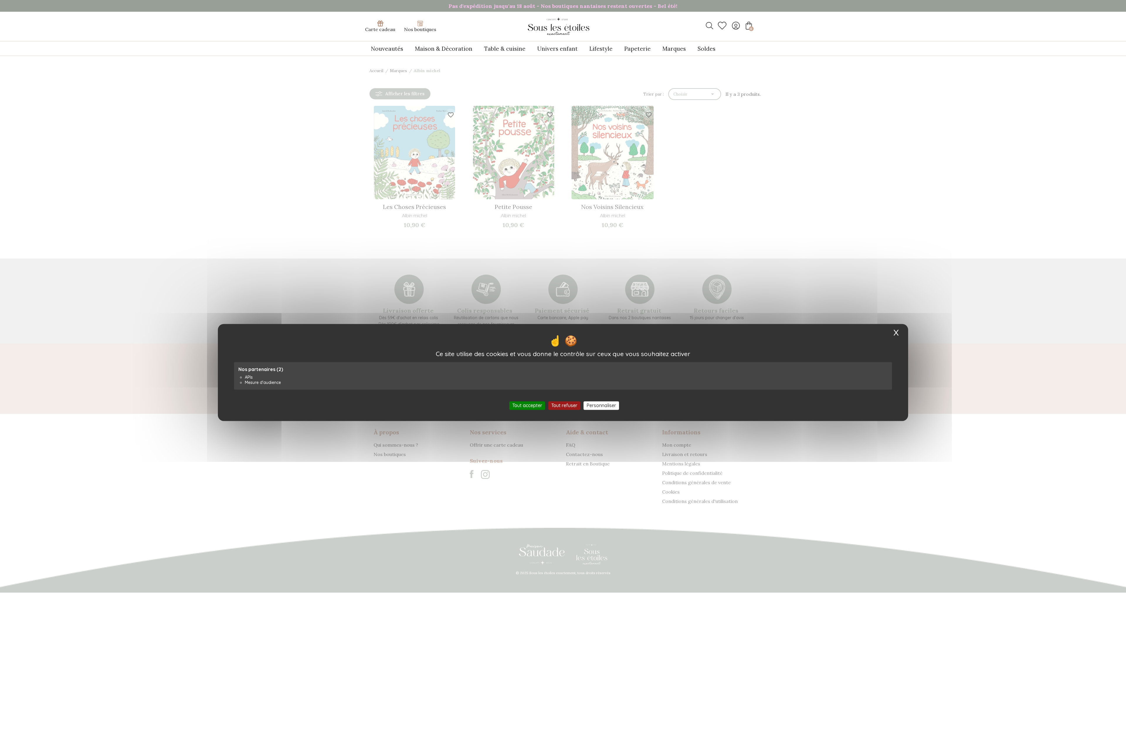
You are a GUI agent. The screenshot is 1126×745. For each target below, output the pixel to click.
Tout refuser (564, 405)
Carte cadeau (380, 29)
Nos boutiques (420, 29)
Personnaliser (601, 405)
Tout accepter (527, 405)
